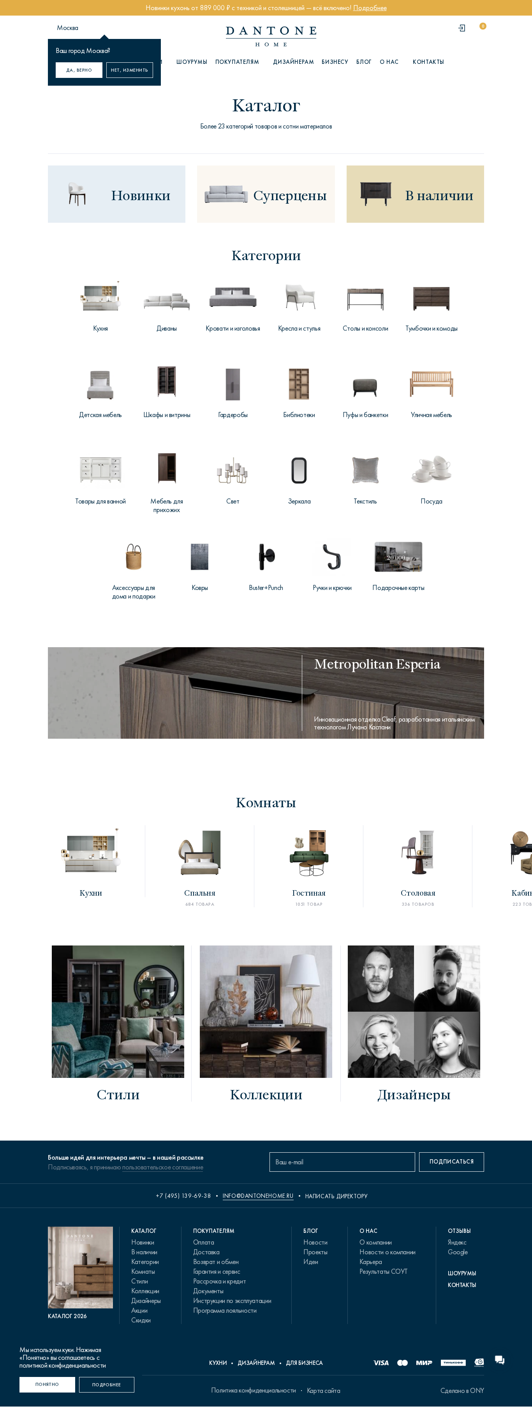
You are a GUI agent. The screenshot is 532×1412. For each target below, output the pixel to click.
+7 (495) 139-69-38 (183, 1195)
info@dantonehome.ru (258, 1195)
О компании (375, 1242)
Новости (315, 1242)
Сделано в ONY (462, 1390)
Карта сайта (323, 1390)
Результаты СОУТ (383, 1271)
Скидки (141, 1320)
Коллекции (145, 1291)
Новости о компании (387, 1252)
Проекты (315, 1252)
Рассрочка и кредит (219, 1281)
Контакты (428, 61)
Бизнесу (335, 61)
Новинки (142, 1242)
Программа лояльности (225, 1310)
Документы (208, 1291)
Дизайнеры (146, 1301)
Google (458, 1252)
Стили (139, 1281)
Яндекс (457, 1242)
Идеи (310, 1262)
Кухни (218, 1362)
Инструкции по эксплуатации (232, 1301)
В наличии (144, 1252)
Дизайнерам (293, 61)
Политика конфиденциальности (253, 1390)
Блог (364, 61)
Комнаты (143, 1271)
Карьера (370, 1262)
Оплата (203, 1242)
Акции (139, 1310)
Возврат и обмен (216, 1262)
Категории (145, 1262)
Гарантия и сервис (216, 1271)
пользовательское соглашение (162, 1167)
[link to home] (271, 36)
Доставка (206, 1252)
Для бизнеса (304, 1362)
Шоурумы (191, 61)
